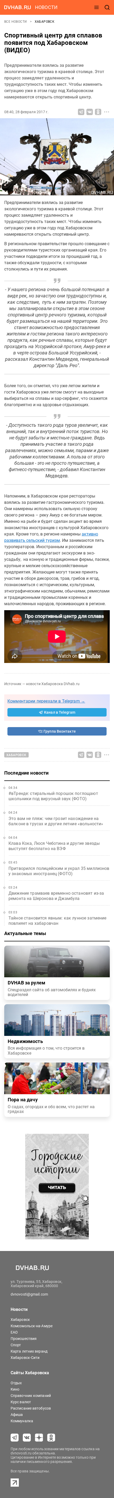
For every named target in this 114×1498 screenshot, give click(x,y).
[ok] (51, 1438)
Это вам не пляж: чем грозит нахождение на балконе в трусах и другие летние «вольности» (55, 821)
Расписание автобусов (31, 1408)
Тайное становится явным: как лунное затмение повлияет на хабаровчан (57, 921)
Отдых (16, 1383)
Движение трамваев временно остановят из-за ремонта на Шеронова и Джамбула (56, 896)
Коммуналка (22, 1421)
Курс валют (21, 1402)
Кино (15, 1389)
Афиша (17, 1414)
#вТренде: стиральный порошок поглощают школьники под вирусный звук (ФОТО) (53, 796)
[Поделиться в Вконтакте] (89, 112)
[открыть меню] (96, 7)
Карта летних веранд (29, 1351)
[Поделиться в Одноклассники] (98, 112)
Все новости (16, 21)
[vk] (27, 1438)
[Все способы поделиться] (106, 112)
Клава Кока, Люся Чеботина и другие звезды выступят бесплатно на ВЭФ (54, 846)
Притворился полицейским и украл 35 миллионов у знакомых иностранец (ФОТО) (58, 871)
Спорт (16, 1345)
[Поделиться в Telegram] (81, 112)
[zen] (39, 1438)
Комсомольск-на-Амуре (31, 1326)
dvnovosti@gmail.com (29, 1294)
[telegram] (15, 1438)
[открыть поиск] (107, 7)
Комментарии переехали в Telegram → (46, 701)
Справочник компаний (31, 1395)
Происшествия (24, 1338)
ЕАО (14, 1332)
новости (46, 7)
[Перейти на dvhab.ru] (17, 7)
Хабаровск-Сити (25, 1357)
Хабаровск (45, 21)
